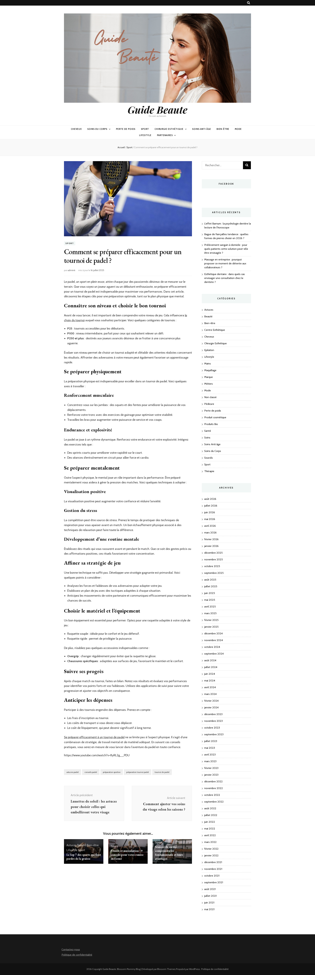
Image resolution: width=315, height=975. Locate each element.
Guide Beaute (157, 109)
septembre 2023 (213, 734)
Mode (238, 129)
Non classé (210, 397)
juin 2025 (209, 593)
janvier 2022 (211, 855)
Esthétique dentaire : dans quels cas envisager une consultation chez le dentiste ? (224, 278)
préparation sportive (111, 772)
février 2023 (211, 768)
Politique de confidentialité (77, 954)
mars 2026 (210, 532)
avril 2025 (210, 606)
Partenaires (165, 135)
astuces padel (72, 772)
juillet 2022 (210, 815)
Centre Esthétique (214, 329)
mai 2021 (209, 909)
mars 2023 (210, 761)
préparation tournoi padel (137, 772)
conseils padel (90, 772)
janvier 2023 (211, 774)
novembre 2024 (213, 640)
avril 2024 (210, 687)
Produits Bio (211, 424)
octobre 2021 (211, 875)
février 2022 (211, 848)
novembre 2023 (213, 720)
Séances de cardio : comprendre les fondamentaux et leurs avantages (169, 852)
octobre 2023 (212, 727)
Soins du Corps (97, 129)
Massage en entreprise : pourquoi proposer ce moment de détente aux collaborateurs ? (225, 263)
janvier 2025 (211, 626)
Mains (207, 363)
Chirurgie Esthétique (169, 129)
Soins (207, 437)
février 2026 (211, 539)
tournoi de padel (162, 772)
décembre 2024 (213, 633)
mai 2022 (209, 828)
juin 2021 (209, 902)
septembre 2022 (214, 801)
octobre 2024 (212, 646)
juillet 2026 (210, 505)
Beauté (81, 845)
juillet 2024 (210, 667)
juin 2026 (209, 512)
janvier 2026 (211, 546)
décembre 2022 (213, 781)
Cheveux (76, 129)
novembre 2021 (213, 868)
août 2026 (210, 498)
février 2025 (211, 620)
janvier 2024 (211, 707)
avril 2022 (210, 835)
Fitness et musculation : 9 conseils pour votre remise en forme (127, 854)
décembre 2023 (213, 714)
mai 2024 (209, 680)
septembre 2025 (214, 572)
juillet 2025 (210, 586)
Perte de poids (125, 129)
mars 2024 (210, 694)
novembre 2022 (213, 788)
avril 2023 (210, 754)
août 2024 (210, 660)
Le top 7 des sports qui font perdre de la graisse (83, 856)
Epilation (209, 350)
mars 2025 (210, 613)
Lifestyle (145, 135)
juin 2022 (209, 821)
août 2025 (210, 579)
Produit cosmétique (215, 417)
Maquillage (210, 370)
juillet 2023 (210, 741)
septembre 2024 (214, 653)
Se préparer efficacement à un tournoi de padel (94, 737)
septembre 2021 (213, 882)
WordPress (194, 969)
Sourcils (208, 457)
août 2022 (210, 808)
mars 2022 (210, 842)
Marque (208, 377)
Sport (145, 129)
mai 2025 (209, 599)
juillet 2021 (210, 895)
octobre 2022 (212, 794)
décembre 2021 (213, 862)
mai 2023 (209, 747)
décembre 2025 (213, 552)
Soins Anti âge (201, 129)
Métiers (208, 383)
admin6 (71, 270)
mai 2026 (209, 519)
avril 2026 (210, 525)
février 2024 (211, 700)
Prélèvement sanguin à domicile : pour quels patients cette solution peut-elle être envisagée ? (226, 248)
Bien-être (223, 129)
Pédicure (209, 403)
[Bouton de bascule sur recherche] (248, 2)
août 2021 (210, 889)
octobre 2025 (212, 566)
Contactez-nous (71, 949)
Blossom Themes (166, 969)
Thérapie (209, 471)
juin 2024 (209, 673)
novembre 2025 (213, 559)
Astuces (71, 845)
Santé (207, 430)
